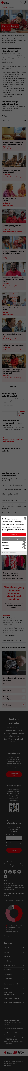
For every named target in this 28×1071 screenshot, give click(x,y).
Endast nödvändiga (14, 539)
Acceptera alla (14, 534)
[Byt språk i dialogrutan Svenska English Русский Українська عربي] (25, 518)
